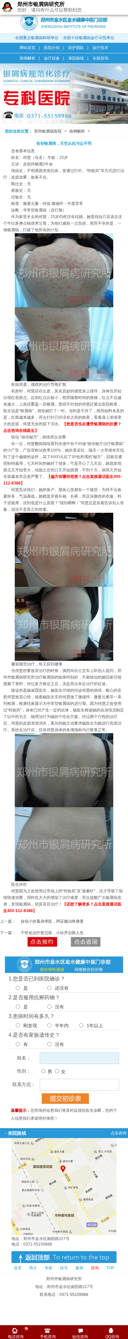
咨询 (95, 1268)
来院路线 (76, 58)
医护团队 (76, 47)
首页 (18, 1268)
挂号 (64, 1268)
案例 (79, 1268)
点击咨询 (85, 942)
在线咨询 (100, 58)
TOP (110, 1268)
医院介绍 (52, 47)
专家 (49, 1268)
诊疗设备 (52, 58)
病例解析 (27, 58)
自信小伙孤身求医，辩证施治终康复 (52, 921)
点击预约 (42, 942)
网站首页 (27, 47)
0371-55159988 (73, 1294)
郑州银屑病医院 (48, 131)
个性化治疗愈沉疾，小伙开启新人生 (52, 932)
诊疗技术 (100, 47)
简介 (33, 1268)
